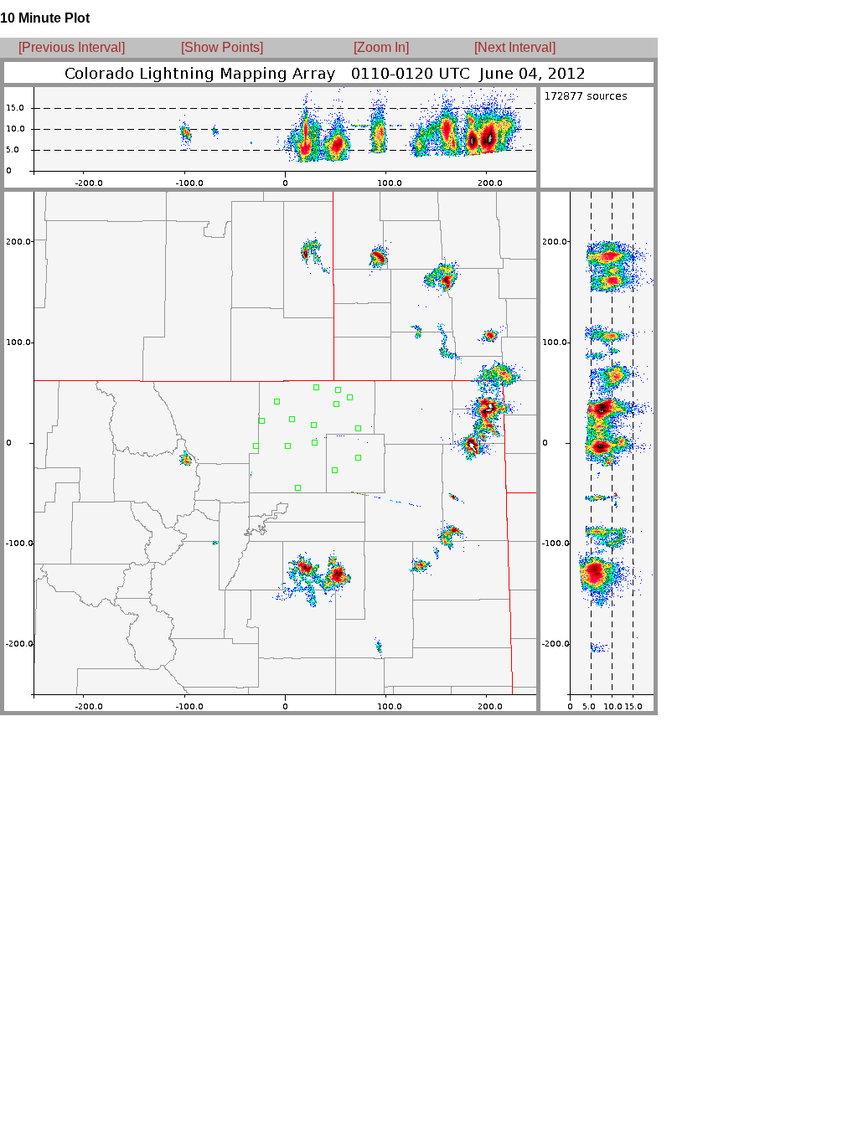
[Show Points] (222, 47)
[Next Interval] (515, 47)
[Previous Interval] (71, 47)
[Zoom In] (381, 47)
